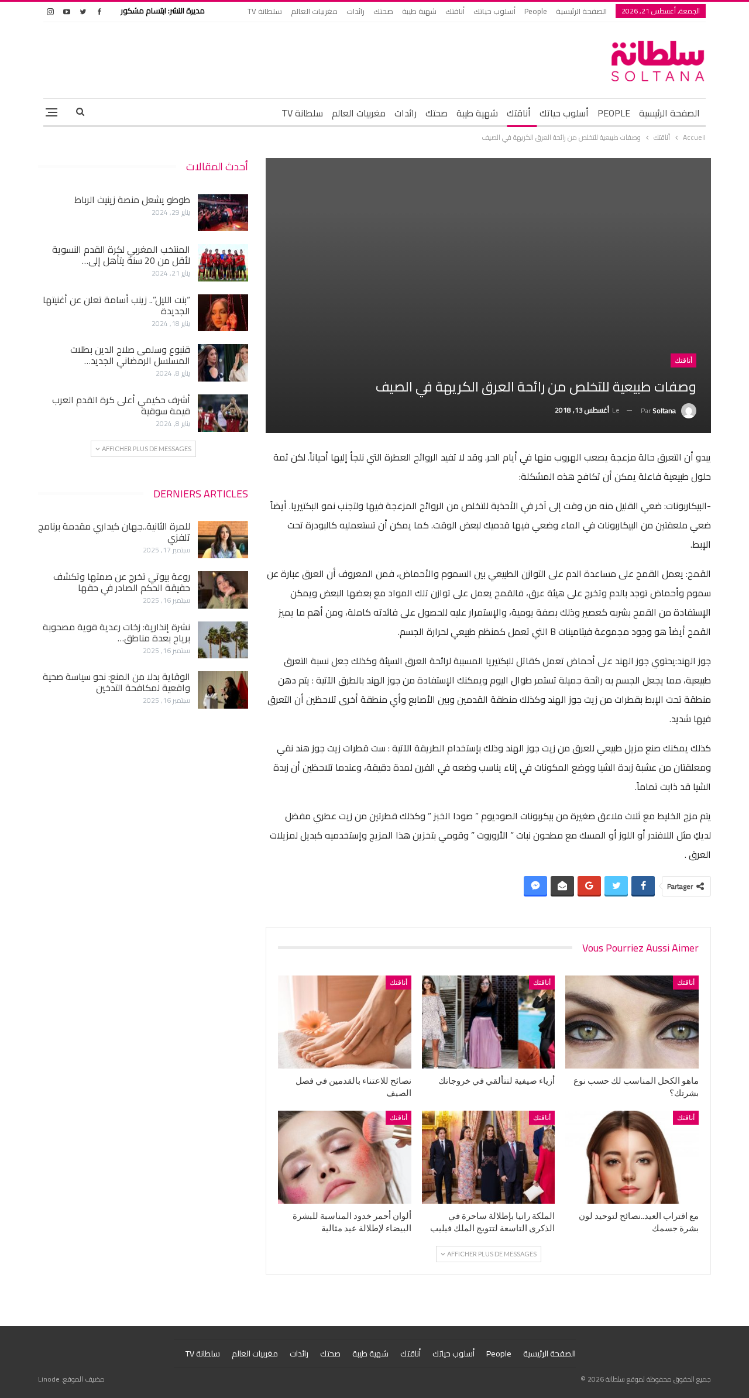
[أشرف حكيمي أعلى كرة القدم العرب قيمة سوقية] (223, 413)
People (535, 11)
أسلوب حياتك (494, 11)
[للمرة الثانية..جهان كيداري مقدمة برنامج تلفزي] (223, 539)
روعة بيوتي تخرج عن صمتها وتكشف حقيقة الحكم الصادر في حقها (121, 582)
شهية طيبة (419, 11)
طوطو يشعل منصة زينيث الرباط (132, 199)
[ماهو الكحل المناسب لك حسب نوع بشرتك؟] (632, 1022)
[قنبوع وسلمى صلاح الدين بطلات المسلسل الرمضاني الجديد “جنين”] (223, 363)
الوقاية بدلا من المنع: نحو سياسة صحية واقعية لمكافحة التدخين (116, 682)
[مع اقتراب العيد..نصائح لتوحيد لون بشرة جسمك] (632, 1157)
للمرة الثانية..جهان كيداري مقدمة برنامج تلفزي (114, 531)
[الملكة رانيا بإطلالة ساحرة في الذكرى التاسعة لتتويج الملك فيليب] (488, 1157)
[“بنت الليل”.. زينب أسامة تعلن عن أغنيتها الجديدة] (223, 313)
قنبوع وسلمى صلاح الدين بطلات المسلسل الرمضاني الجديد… (130, 355)
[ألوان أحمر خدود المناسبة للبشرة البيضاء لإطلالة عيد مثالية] (344, 1157)
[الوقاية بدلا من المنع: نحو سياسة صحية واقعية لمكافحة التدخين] (223, 690)
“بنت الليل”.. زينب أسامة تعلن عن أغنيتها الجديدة (116, 305)
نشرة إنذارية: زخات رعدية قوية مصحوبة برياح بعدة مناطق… (116, 632)
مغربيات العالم (314, 11)
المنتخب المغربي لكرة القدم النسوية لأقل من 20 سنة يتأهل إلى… (121, 255)
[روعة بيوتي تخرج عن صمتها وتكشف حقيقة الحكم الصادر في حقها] (223, 590)
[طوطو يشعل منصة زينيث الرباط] (223, 213)
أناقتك (455, 11)
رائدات (355, 11)
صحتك (383, 11)
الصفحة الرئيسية (581, 11)
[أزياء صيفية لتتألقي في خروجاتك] (488, 1022)
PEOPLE (613, 113)
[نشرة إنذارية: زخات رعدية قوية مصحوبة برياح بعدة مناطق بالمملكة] (223, 640)
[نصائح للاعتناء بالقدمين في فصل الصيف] (344, 1022)
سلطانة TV (265, 11)
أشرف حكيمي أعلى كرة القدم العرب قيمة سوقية (121, 405)
